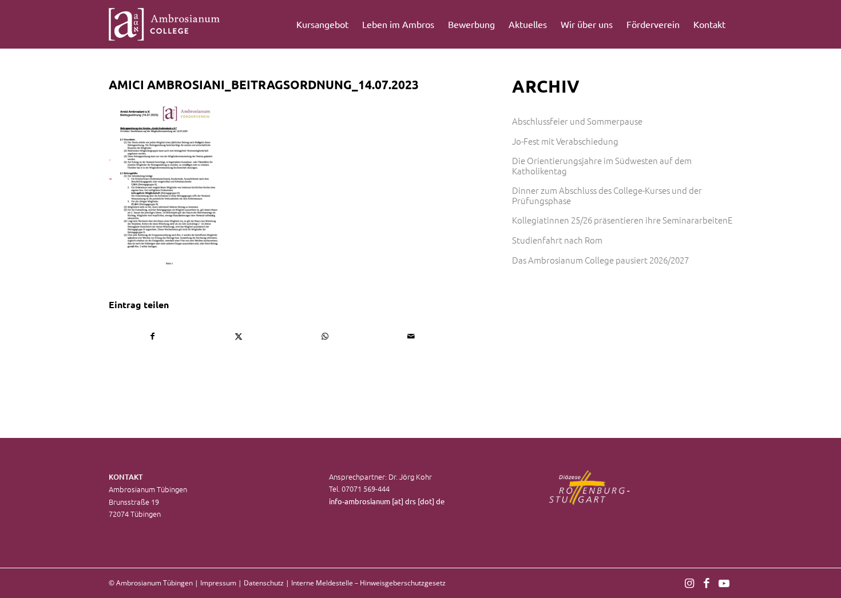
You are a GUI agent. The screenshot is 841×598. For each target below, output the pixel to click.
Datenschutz (264, 583)
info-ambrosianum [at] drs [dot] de (387, 501)
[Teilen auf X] (239, 336)
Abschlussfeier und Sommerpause (577, 121)
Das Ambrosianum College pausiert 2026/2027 (600, 260)
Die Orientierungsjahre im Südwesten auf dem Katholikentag (602, 165)
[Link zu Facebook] (706, 582)
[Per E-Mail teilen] (411, 336)
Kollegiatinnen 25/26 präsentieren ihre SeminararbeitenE (622, 220)
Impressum (218, 583)
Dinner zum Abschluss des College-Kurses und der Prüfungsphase (607, 195)
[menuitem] (322, 24)
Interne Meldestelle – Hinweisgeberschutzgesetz (368, 583)
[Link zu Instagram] (689, 582)
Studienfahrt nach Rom (557, 240)
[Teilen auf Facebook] (152, 336)
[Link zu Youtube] (723, 582)
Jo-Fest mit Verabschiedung (565, 141)
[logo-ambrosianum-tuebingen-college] (165, 24)
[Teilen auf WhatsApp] (325, 336)
